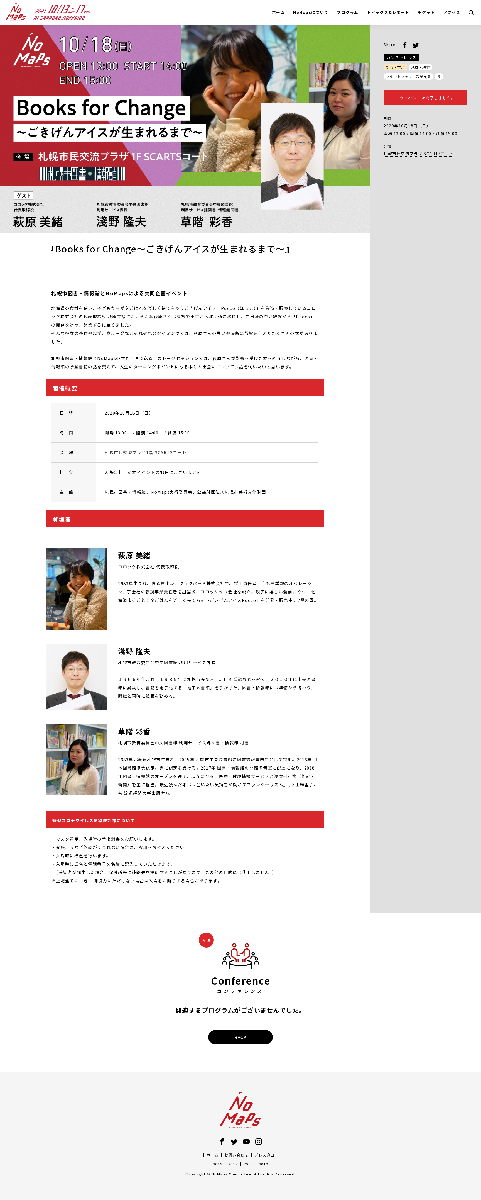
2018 (248, 1164)
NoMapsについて (310, 12)
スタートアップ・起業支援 (408, 76)
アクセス (451, 12)
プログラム (348, 12)
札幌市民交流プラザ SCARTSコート (419, 153)
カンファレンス (401, 57)
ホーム (278, 12)
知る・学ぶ (395, 67)
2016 (217, 1164)
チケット (426, 12)
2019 (263, 1164)
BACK (240, 1037)
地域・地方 (420, 67)
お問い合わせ (236, 1155)
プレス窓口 (264, 1155)
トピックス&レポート (388, 12)
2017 (233, 1164)
